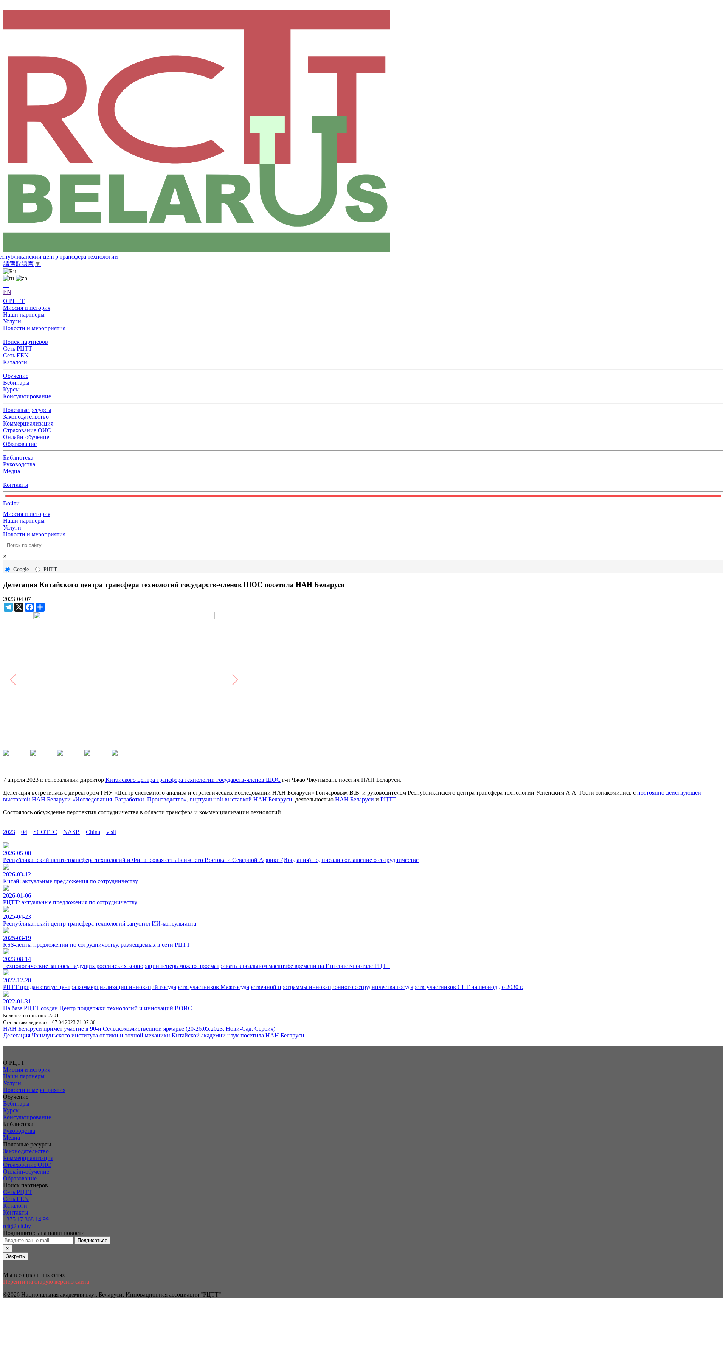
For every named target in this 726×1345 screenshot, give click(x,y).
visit (111, 832)
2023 (9, 832)
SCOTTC (45, 832)
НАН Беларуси (354, 799)
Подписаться (92, 1240)
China (93, 832)
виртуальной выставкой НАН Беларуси (241, 799)
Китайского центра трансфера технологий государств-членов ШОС (193, 780)
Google (21, 569)
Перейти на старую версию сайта (46, 1281)
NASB (71, 832)
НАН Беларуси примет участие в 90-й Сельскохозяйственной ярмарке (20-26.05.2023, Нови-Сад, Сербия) (139, 1028)
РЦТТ (50, 569)
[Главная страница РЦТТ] (363, 131)
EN (7, 292)
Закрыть (15, 1256)
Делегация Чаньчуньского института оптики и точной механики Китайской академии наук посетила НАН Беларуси (153, 1035)
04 (24, 832)
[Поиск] (6, 285)
